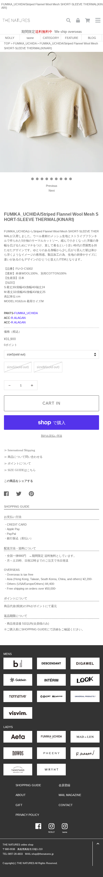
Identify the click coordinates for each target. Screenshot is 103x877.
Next (52, 190)
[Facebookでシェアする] (8, 492)
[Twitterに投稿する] (20, 492)
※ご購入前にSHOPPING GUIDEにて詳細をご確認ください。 (44, 629)
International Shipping (21, 450)
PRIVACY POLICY (27, 814)
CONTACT (66, 805)
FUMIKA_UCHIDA (24, 43)
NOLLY (9, 37)
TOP (7, 43)
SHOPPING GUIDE (28, 785)
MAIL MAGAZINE (70, 795)
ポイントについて (19, 463)
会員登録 (64, 785)
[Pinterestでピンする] (33, 492)
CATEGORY (51, 37)
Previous (51, 185)
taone (30, 37)
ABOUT (21, 795)
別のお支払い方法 (51, 435)
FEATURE (71, 37)
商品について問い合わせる (25, 456)
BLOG (92, 37)
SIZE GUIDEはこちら (22, 470)
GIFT (19, 805)
